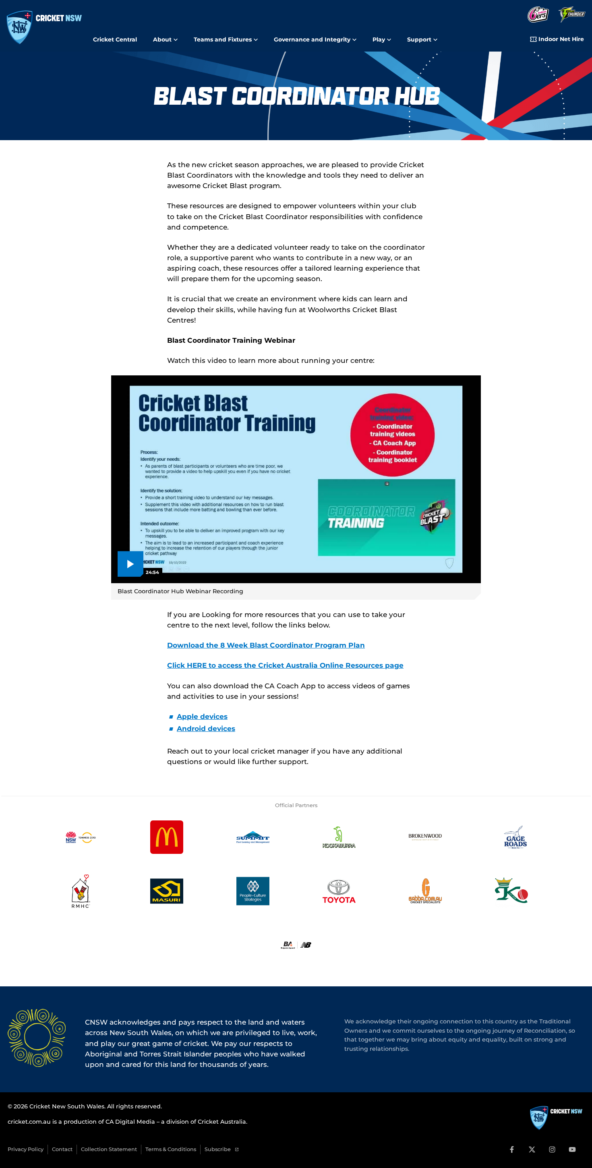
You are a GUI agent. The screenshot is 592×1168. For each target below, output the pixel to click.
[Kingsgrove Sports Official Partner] (511, 891)
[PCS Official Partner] (253, 891)
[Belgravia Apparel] (296, 945)
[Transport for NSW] (80, 837)
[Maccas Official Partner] (166, 837)
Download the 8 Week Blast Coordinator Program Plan (266, 645)
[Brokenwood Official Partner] (425, 837)
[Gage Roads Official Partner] (511, 837)
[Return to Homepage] (44, 27)
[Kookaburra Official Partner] (339, 837)
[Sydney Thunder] (572, 15)
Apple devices (202, 716)
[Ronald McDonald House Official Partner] (80, 891)
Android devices (206, 728)
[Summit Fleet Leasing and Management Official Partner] (253, 837)
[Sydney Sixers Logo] (538, 15)
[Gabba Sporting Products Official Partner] (425, 891)
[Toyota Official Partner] (339, 891)
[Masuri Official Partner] (166, 891)
